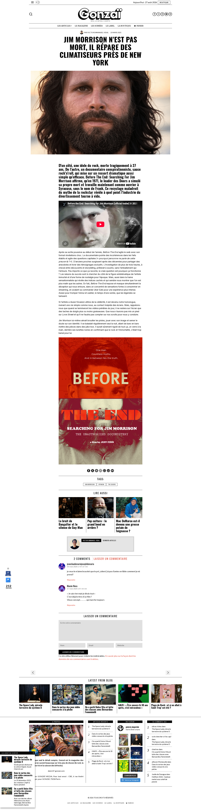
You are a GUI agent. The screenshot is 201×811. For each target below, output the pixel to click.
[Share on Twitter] (8, 582)
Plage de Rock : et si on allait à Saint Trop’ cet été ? (166, 706)
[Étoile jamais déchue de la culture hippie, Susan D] (136, 740)
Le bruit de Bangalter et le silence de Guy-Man (71, 524)
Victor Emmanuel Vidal (98, 32)
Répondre (71, 580)
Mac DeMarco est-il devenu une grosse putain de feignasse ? (128, 526)
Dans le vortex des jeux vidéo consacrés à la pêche (66, 708)
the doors (112, 484)
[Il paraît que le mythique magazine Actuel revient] (123, 740)
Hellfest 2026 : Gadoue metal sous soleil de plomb (161, 779)
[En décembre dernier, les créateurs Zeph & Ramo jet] (136, 766)
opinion (101, 484)
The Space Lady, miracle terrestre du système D (30, 706)
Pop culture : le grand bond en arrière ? (97, 524)
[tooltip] (154, 14)
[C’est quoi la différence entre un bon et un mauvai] (136, 753)
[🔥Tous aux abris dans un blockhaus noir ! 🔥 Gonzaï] (123, 766)
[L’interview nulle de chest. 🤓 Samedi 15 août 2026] (123, 753)
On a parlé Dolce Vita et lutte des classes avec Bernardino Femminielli (99, 709)
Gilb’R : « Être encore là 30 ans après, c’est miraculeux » (133, 706)
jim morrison (90, 484)
